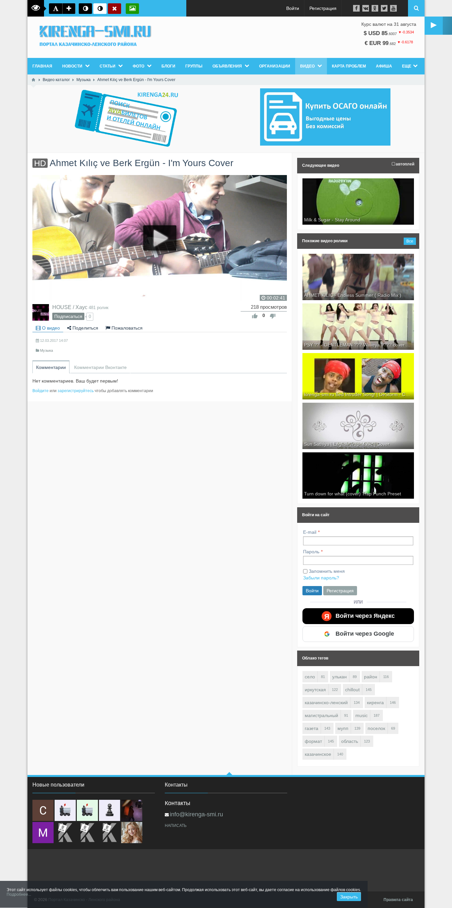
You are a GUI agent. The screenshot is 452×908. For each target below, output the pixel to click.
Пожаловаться (126, 328)
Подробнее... (19, 894)
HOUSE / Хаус (69, 307)
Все (409, 241)
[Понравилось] (255, 316)
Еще (406, 66)
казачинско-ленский (326, 702)
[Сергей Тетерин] (43, 810)
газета (311, 728)
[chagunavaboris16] (109, 810)
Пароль (311, 551)
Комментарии (51, 367)
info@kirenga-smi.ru (196, 814)
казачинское (318, 754)
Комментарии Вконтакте (100, 367)
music (361, 715)
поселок (376, 728)
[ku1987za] (65, 810)
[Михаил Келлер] (43, 832)
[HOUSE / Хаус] (40, 312)
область (349, 741)
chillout (352, 689)
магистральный (321, 715)
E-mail (309, 532)
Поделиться (84, 328)
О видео (50, 328)
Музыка (46, 350)
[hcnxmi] (87, 810)
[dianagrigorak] (131, 810)
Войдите (40, 390)
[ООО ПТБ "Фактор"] (87, 832)
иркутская (315, 689)
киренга (375, 702)
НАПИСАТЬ (176, 825)
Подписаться (68, 316)
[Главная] (33, 79)
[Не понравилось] (273, 316)
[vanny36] (131, 832)
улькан (339, 676)
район (370, 676)
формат (313, 741)
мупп (343, 728)
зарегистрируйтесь (76, 390)
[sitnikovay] (65, 832)
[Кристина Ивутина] (109, 832)
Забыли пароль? (321, 577)
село (310, 676)
